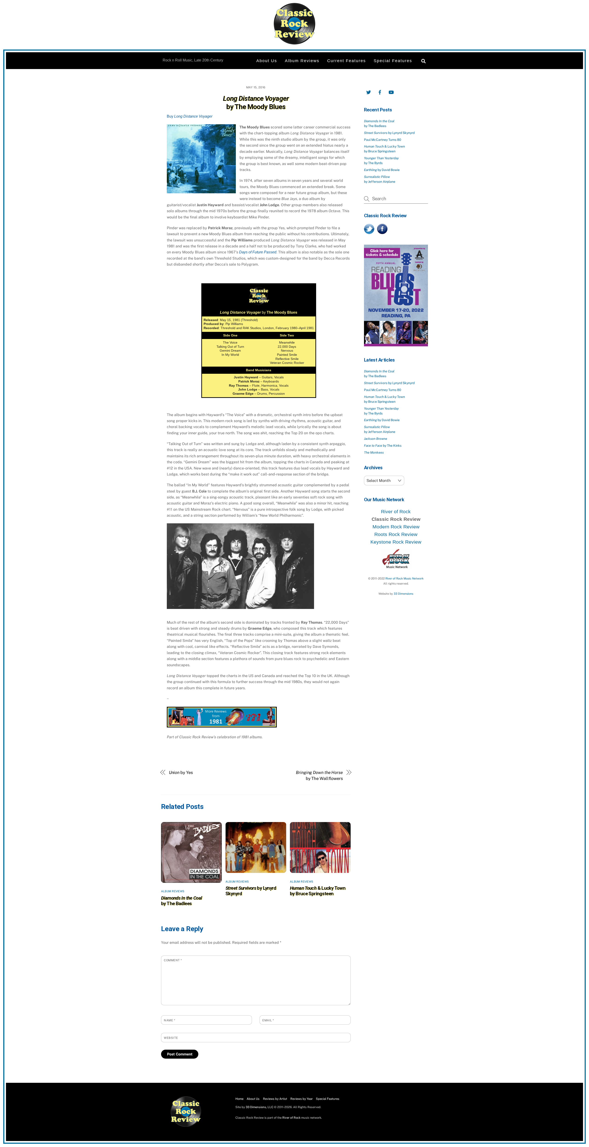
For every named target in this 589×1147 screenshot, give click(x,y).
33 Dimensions (403, 593)
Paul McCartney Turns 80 (382, 140)
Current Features (346, 60)
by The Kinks (382, 445)
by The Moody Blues (256, 102)
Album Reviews (302, 60)
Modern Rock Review (395, 526)
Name (169, 1020)
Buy (189, 116)
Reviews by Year (301, 1099)
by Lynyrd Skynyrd (389, 133)
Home (239, 1099)
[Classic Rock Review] (185, 1126)
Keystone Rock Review (395, 542)
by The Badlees (181, 900)
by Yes (181, 772)
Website (171, 1038)
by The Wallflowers (319, 775)
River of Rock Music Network (404, 578)
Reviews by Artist (275, 1099)
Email (268, 1020)
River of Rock (396, 511)
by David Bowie (382, 170)
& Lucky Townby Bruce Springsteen (317, 890)
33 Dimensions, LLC (259, 1107)
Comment (173, 960)
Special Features (393, 60)
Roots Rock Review (395, 534)
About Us (266, 60)
